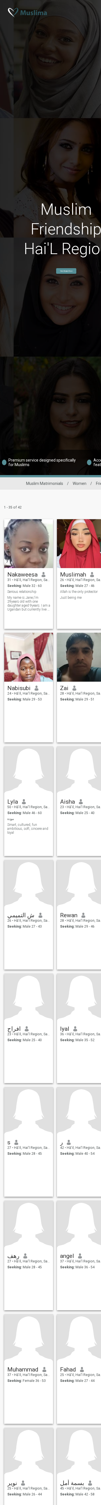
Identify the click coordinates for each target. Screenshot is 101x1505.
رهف (13, 1256)
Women (79, 483)
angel (67, 1256)
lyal (64, 1028)
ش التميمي (21, 915)
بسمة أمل (72, 1483)
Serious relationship (21, 592)
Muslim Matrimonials (44, 483)
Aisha (67, 801)
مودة (10, 819)
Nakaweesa (22, 574)
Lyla (12, 801)
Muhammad (22, 1369)
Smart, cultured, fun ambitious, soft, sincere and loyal (27, 829)
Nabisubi (19, 688)
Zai (64, 688)
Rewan (68, 915)
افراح (14, 1028)
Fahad (68, 1369)
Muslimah (73, 574)
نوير (12, 1483)
